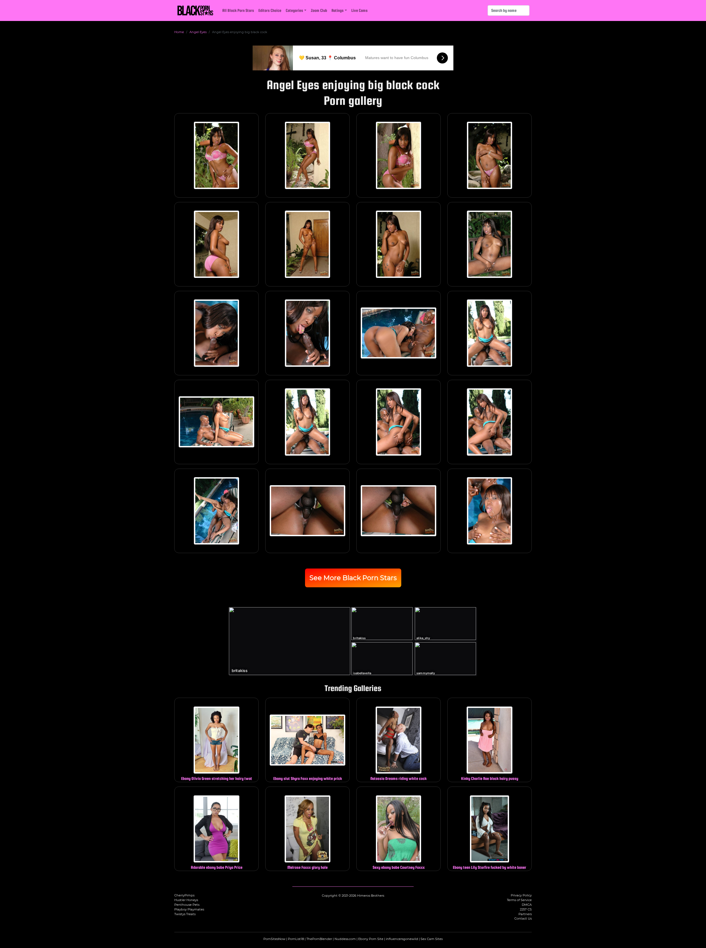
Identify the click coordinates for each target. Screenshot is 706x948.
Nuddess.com (345, 939)
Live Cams (359, 10)
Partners (525, 914)
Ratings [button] (337, 10)
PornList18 (296, 939)
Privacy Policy (521, 895)
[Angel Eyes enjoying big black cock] (216, 155)
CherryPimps (184, 895)
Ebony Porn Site (370, 939)
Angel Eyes (198, 32)
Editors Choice (269, 10)
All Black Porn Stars (238, 10)
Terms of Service (519, 900)
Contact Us (523, 918)
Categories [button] (294, 10)
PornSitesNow (274, 939)
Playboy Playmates (189, 909)
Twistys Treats (185, 914)
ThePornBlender (319, 939)
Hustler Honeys (186, 900)
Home (179, 32)
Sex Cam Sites (432, 939)
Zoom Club (319, 10)
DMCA (527, 905)
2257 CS (526, 909)
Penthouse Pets (186, 905)
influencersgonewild (402, 939)
